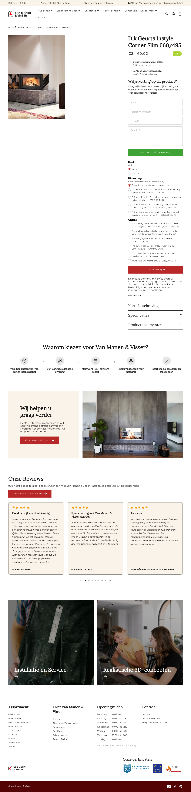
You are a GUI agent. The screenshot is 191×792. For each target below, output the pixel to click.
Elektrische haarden (18, 722)
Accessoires (14, 742)
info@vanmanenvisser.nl (154, 722)
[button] (45, 10)
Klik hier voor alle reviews (28, 493)
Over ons (57, 719)
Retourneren (59, 727)
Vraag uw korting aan (37, 440)
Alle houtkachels (25, 27)
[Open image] (133, 425)
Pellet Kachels (15, 726)
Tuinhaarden (14, 730)
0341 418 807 (19, 3)
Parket (11, 738)
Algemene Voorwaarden (65, 723)
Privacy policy (60, 735)
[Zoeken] (167, 14)
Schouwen (13, 734)
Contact (146, 714)
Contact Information (152, 718)
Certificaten (59, 731)
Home (11, 27)
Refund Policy (60, 739)
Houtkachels (14, 718)
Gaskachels (14, 714)
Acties (11, 746)
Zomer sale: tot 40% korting (55, 3)
